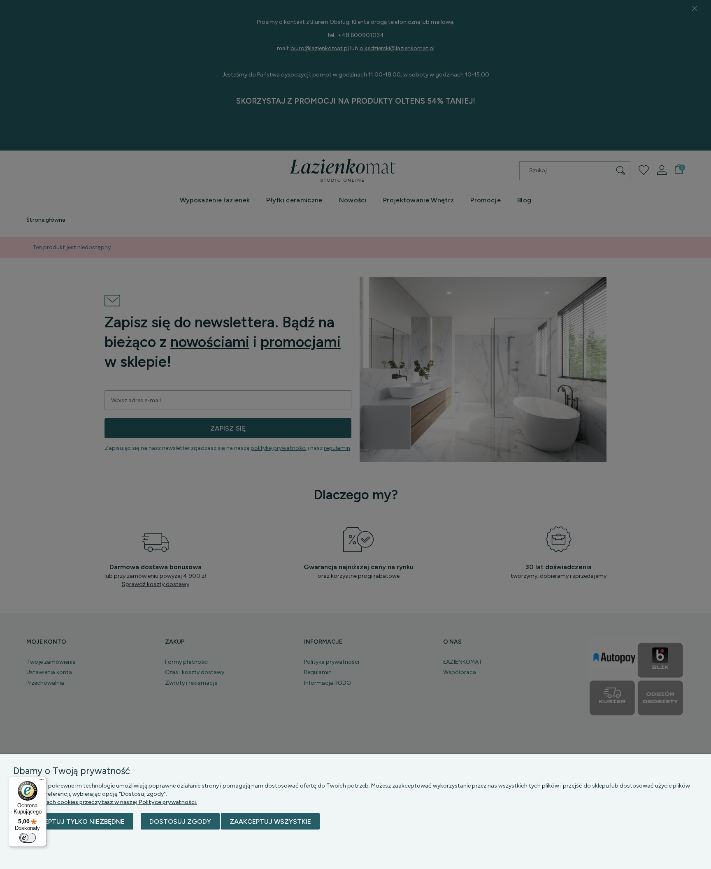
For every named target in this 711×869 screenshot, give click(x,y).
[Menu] (41, 781)
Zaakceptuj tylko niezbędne (73, 821)
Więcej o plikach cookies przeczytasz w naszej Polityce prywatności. (105, 802)
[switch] (27, 838)
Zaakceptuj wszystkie (270, 821)
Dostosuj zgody (180, 821)
